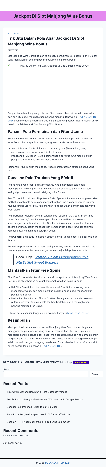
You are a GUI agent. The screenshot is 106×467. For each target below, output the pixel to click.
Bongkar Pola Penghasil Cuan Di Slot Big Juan (32, 407)
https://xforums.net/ (78, 313)
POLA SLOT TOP (51, 346)
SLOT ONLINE (14, 33)
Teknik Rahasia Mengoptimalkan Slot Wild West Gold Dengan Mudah (45, 399)
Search (7, 369)
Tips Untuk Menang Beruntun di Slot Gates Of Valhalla (37, 392)
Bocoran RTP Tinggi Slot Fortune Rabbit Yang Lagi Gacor (38, 422)
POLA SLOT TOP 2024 (57, 462)
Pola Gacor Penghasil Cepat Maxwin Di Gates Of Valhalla (38, 414)
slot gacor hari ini (12, 443)
